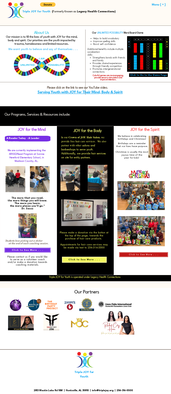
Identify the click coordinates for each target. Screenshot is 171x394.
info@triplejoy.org (102, 390)
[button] (47, 4)
